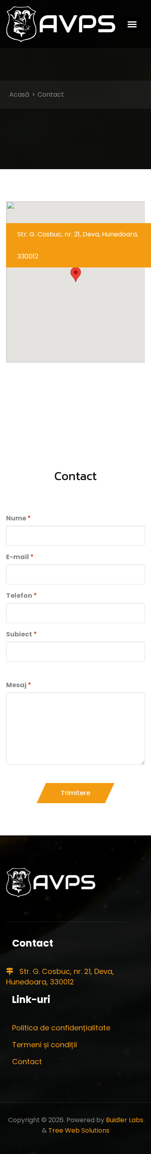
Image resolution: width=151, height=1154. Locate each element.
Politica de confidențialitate (61, 1028)
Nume (16, 518)
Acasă (19, 94)
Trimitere (75, 793)
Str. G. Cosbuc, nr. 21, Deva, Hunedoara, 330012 (60, 976)
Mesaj (16, 685)
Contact (27, 1062)
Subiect (19, 634)
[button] (75, 274)
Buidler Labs (124, 1120)
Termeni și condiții (44, 1045)
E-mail (17, 556)
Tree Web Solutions (79, 1130)
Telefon (19, 595)
